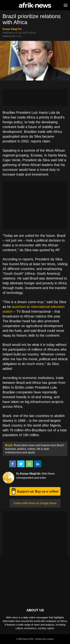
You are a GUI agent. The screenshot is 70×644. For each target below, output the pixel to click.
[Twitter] (21, 463)
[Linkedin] (37, 463)
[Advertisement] (35, 97)
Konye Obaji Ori (12, 29)
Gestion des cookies (44, 639)
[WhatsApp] (29, 463)
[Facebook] (12, 463)
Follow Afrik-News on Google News (35, 503)
